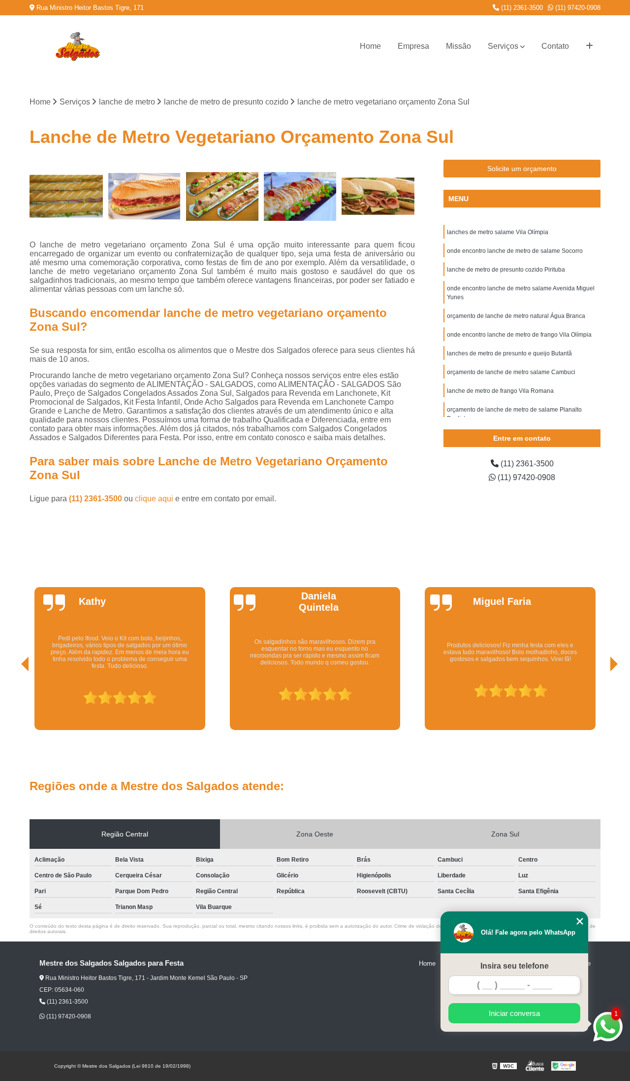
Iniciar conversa (514, 1013)
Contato (555, 46)
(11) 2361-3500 (521, 7)
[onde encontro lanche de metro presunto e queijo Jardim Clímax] (66, 196)
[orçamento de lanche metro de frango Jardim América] (222, 196)
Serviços (503, 46)
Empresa (413, 46)
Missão (458, 46)
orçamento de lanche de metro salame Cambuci (511, 372)
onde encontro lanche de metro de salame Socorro (515, 250)
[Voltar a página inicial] (77, 46)
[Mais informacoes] (589, 46)
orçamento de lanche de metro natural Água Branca (516, 316)
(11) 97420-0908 (576, 7)
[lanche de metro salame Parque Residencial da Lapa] (144, 196)
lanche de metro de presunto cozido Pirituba (506, 269)
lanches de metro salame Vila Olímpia (497, 232)
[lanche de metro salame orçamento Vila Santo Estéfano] (378, 196)
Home (370, 46)
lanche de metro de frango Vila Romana (500, 390)
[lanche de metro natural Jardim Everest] (300, 196)
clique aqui (154, 498)
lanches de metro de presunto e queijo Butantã (509, 353)
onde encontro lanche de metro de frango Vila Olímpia (519, 334)
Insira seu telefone (514, 966)
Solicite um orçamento (522, 169)
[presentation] (11, 702)
